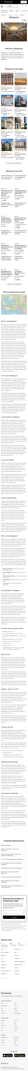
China (2, 1010)
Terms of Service (13, 924)
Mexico (15, 1008)
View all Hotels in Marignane (14, 163)
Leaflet (13, 314)
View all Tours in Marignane (14, 284)
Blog (15, 1042)
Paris (15, 1022)
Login (2, 1040)
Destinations (4, 1037)
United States (4, 1005)
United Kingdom (17, 1013)
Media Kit (16, 1044)
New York (3, 1025)
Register (16, 1040)
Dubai (2, 1022)
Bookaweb (3, 15)
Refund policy (21, 1068)
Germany (3, 1013)
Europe (10, 15)
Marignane (9, 6)
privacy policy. (8, 930)
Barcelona (16, 1027)
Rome (2, 1027)
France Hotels (13, 945)
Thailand (16, 1010)
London (15, 1020)
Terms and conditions (13, 1068)
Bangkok (3, 1020)
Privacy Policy (4, 924)
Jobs (2, 1044)
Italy (2, 1008)
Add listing (16, 1037)
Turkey (15, 1005)
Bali (2, 1030)
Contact (3, 1042)
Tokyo (15, 1025)
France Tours (22, 945)
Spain (15, 1003)
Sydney (15, 1030)
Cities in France (4, 945)
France (15, 15)
